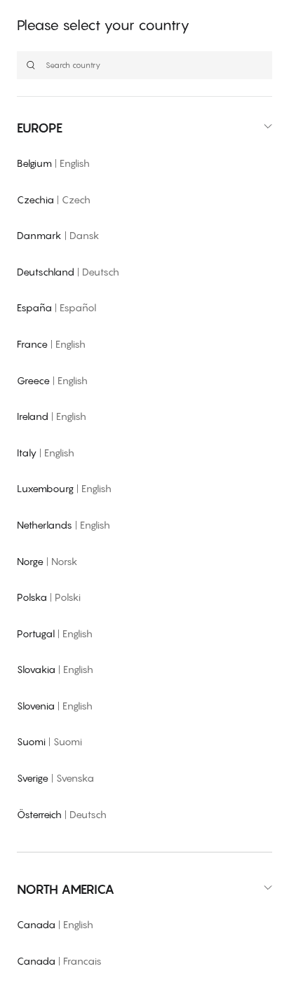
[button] (144, 128)
